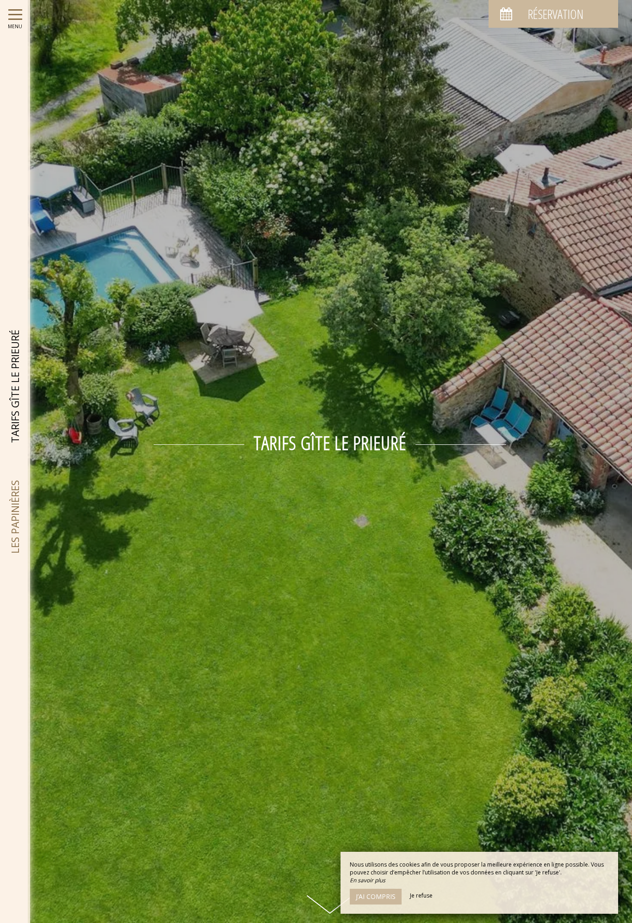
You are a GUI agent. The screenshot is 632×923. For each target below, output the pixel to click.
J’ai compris (376, 896)
